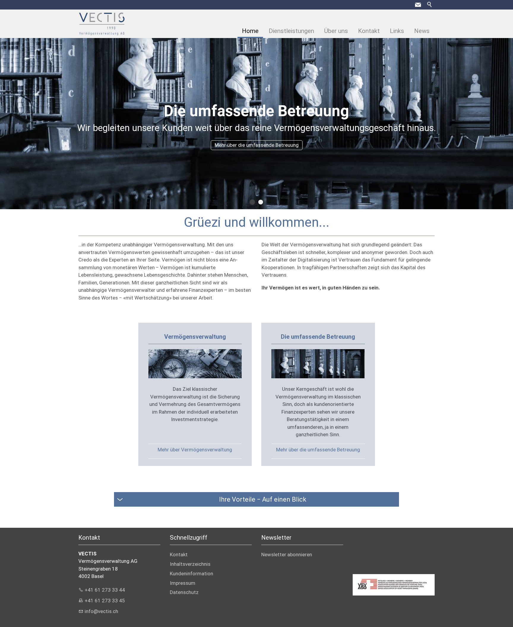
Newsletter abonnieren (286, 554)
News (422, 30)
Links (397, 30)
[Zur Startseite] (101, 24)
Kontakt (369, 30)
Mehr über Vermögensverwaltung (195, 450)
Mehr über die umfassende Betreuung (318, 450)
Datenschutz (184, 592)
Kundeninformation (191, 573)
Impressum (182, 583)
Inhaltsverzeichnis (190, 564)
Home (250, 30)
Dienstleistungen (291, 30)
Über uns (336, 30)
